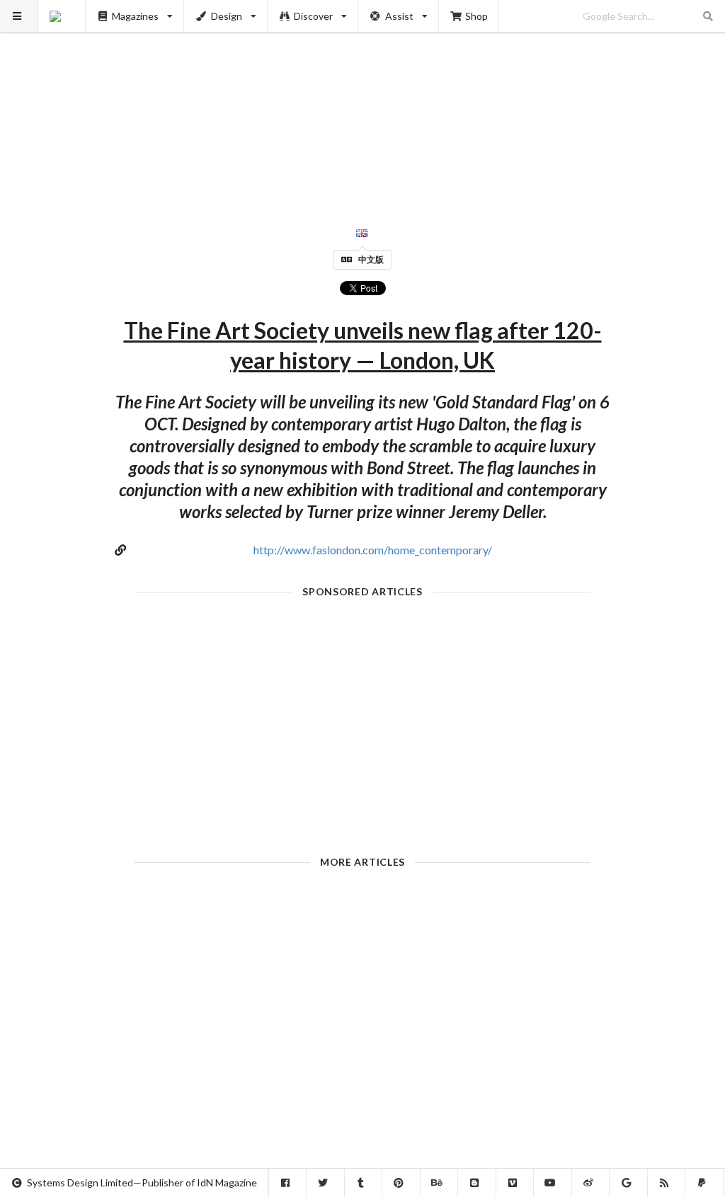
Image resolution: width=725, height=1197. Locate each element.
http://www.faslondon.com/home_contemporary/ (372, 549)
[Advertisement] (363, 99)
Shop (476, 16)
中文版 (371, 259)
